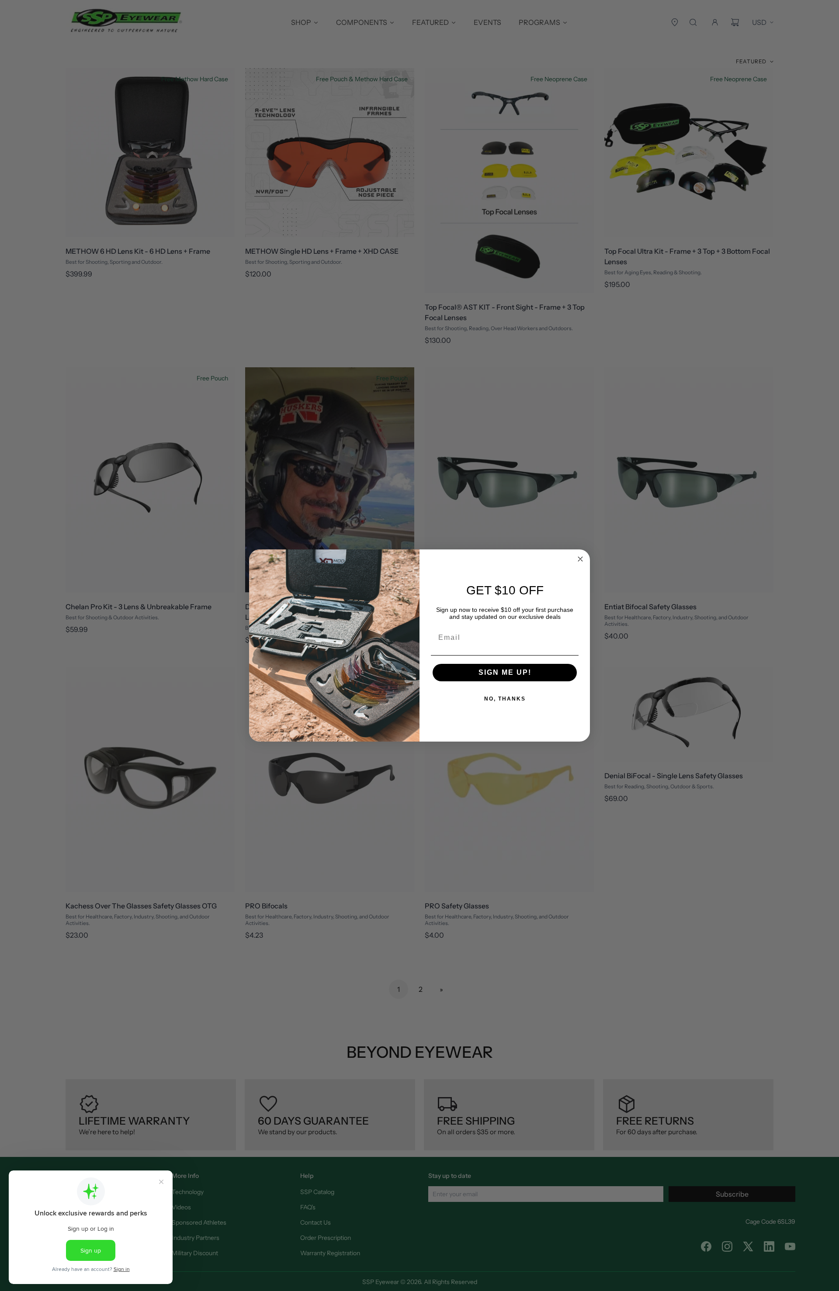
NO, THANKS (505, 699)
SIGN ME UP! (504, 672)
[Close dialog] (580, 559)
